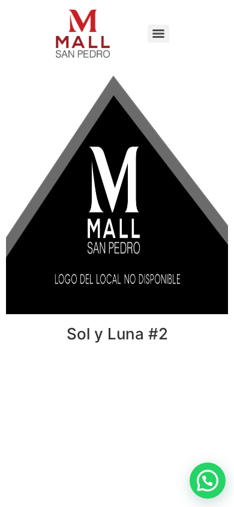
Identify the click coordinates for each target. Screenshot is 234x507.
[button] (208, 481)
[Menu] (158, 34)
